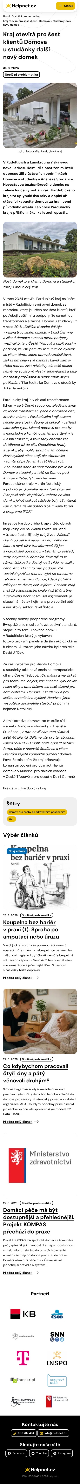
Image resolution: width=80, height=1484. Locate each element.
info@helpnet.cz (55, 1433)
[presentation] (40, 877)
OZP (11, 819)
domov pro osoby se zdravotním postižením (37, 812)
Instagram (63, 1453)
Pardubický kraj (33, 788)
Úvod (6, 16)
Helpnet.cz (24, 6)
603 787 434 (25, 1433)
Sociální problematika (26, 16)
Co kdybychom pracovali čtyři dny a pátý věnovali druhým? (35, 1073)
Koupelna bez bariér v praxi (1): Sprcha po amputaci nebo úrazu (31, 929)
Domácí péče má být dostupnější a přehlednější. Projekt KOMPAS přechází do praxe (38, 1221)
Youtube (41, 1453)
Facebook (18, 1453)
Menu (68, 6)
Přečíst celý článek (17, 978)
